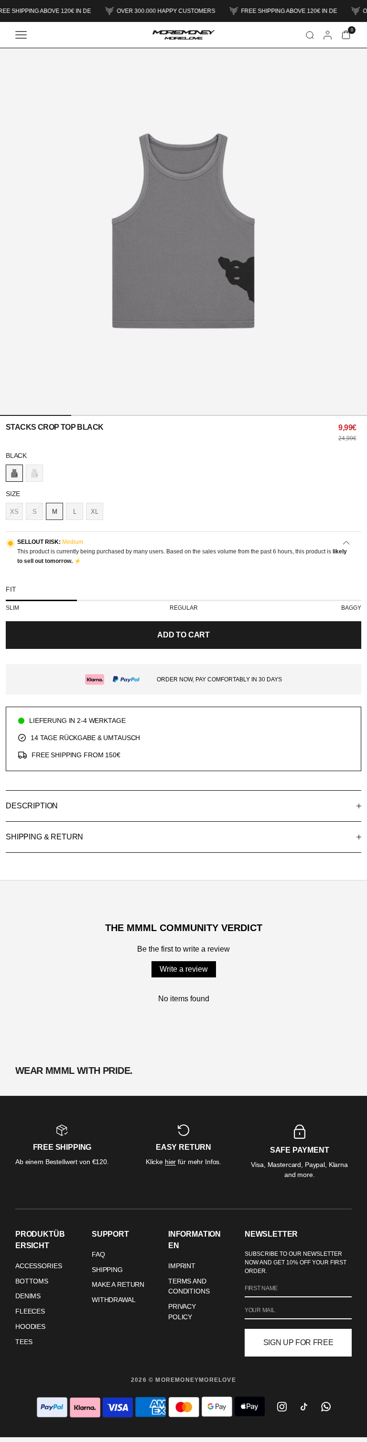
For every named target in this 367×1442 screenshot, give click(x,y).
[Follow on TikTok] (304, 1406)
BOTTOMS (31, 1281)
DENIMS (28, 1296)
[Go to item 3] (183, 415)
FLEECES (30, 1311)
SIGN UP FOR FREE (298, 1342)
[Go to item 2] (108, 415)
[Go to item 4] (258, 415)
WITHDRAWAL (114, 1300)
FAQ (98, 1254)
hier (170, 1162)
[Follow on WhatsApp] (326, 1406)
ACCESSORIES (38, 1266)
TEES (23, 1342)
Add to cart (183, 635)
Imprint (181, 1266)
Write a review (184, 969)
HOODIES (30, 1326)
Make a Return (118, 1284)
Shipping (107, 1269)
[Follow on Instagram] (282, 1406)
